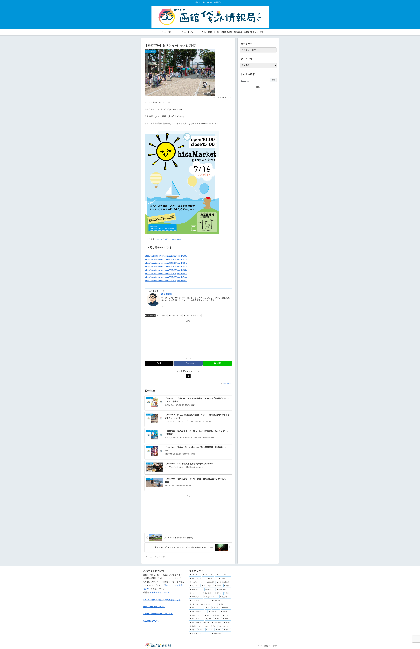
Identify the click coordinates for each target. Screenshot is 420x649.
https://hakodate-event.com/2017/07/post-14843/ (166, 274)
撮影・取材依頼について (154, 607)
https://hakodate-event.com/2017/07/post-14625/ (166, 270)
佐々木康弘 (166, 294)
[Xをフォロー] (162, 306)
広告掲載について (151, 621)
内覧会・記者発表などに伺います (158, 614)
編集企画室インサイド (159, 592)
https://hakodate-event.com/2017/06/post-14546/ (166, 277)
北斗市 (187, 315)
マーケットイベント (176, 315)
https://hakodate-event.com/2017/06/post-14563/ (166, 256)
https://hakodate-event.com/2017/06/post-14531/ (166, 266)
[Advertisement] (188, 337)
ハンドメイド (163, 315)
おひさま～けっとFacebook (168, 239)
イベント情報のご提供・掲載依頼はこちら (161, 599)
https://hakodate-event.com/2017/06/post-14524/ (166, 263)
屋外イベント (197, 315)
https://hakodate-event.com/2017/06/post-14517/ (166, 259)
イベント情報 (151, 315)
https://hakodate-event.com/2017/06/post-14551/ (166, 281)
